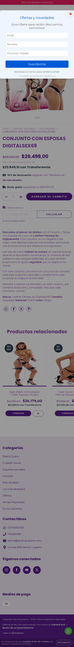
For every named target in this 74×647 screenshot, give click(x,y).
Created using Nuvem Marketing (37, 76)
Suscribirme (37, 64)
